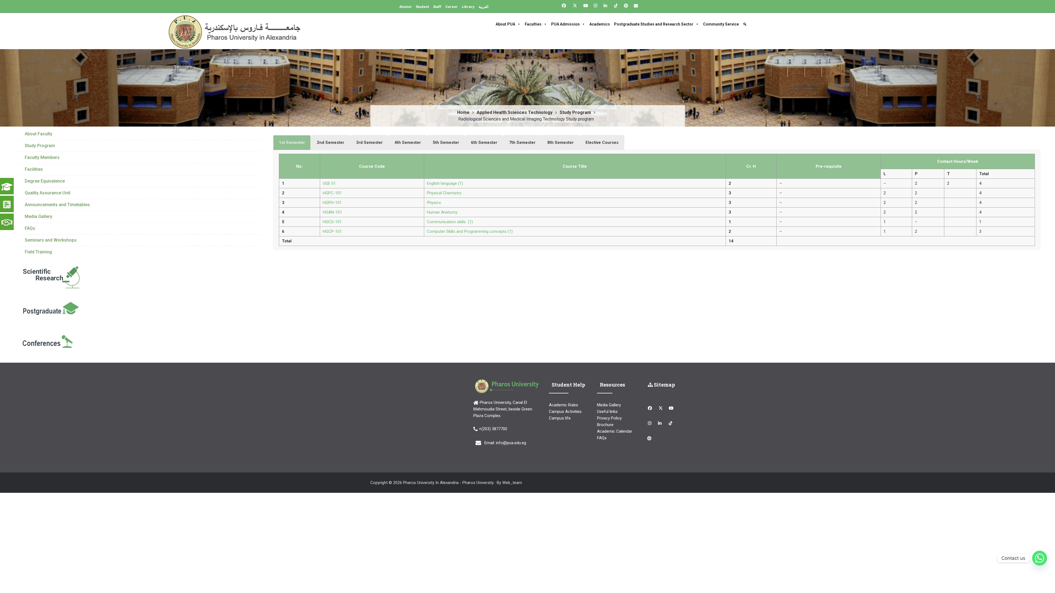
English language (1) (445, 183)
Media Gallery (38, 216)
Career (451, 7)
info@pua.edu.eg (511, 442)
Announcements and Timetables (57, 204)
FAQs (30, 228)
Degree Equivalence (45, 181)
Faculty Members (42, 157)
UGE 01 (329, 183)
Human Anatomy (442, 212)
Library (468, 7)
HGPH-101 (332, 202)
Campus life (560, 418)
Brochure (605, 424)
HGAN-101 (332, 212)
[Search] (745, 24)
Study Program (40, 145)
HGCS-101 (332, 221)
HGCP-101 (332, 231)
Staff (437, 7)
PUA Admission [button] (565, 24)
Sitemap (664, 384)
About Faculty (38, 133)
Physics (434, 202)
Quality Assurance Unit (47, 192)
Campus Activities (565, 411)
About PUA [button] (505, 24)
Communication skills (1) (450, 221)
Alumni (405, 7)
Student (422, 7)
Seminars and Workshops (51, 240)
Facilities (34, 169)
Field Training (38, 251)
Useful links (607, 411)
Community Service (721, 24)
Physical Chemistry (444, 193)
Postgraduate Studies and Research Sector (653, 24)
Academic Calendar (614, 431)
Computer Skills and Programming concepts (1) (470, 231)
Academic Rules (563, 404)
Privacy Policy (609, 418)
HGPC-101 (332, 193)
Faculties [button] (533, 24)
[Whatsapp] (1039, 558)
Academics (599, 24)
